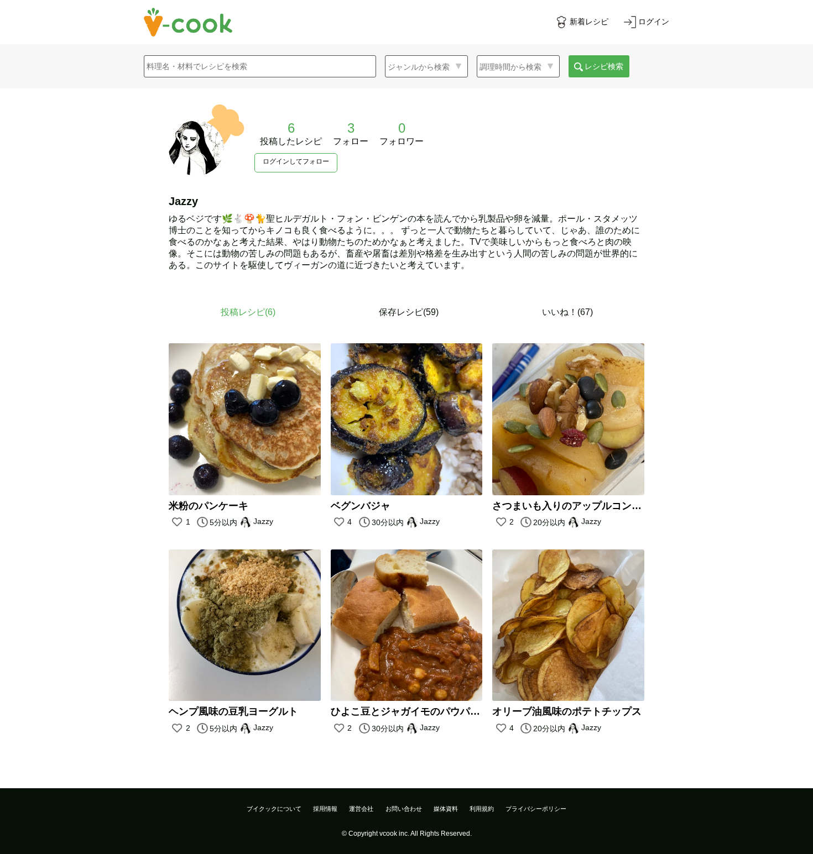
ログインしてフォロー (296, 161)
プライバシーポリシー (535, 808)
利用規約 (482, 808)
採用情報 (325, 808)
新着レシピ (589, 21)
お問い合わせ (403, 808)
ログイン (653, 21)
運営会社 (361, 808)
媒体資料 (446, 808)
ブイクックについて (274, 808)
